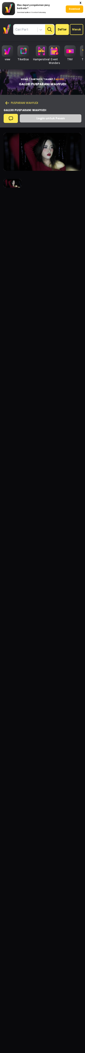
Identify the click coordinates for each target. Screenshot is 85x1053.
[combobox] (31, 30)
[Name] (49, 29)
